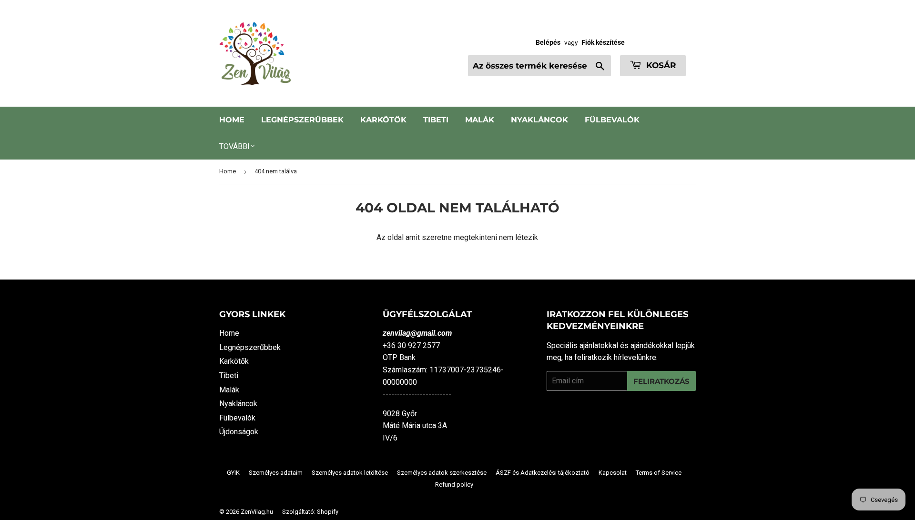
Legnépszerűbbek (302, 119)
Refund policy (454, 484)
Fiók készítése (603, 42)
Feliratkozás (661, 381)
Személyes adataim (276, 472)
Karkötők (383, 119)
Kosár (660, 65)
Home (231, 119)
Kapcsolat (613, 472)
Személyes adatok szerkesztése (442, 472)
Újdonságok (238, 431)
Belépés (548, 42)
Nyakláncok (539, 119)
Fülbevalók (612, 119)
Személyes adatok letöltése (350, 472)
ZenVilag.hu (257, 511)
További (234, 146)
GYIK (233, 472)
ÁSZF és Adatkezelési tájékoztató (543, 472)
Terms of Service (658, 472)
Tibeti (435, 119)
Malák (479, 119)
